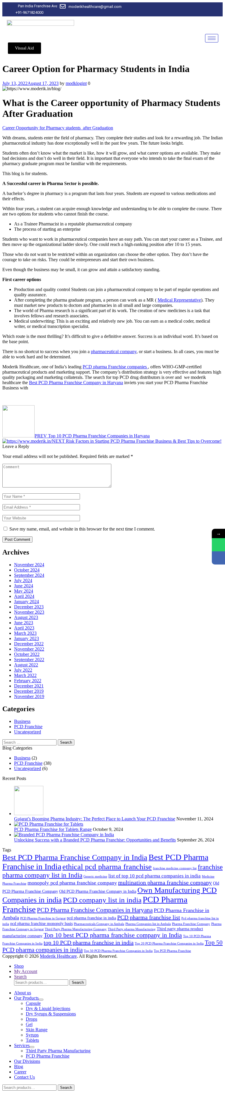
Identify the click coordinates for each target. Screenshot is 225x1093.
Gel (29, 1024)
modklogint (76, 83)
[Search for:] (30, 742)
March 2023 (25, 633)
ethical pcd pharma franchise (107, 867)
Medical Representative (179, 299)
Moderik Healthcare (58, 956)
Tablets (32, 1040)
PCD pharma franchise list (148, 917)
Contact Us (24, 1077)
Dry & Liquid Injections (48, 1008)
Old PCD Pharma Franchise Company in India (97, 891)
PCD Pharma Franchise (47, 1055)
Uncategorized (27, 731)
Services (22, 1045)
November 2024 (29, 564)
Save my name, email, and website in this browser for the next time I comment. (82, 528)
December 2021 (29, 685)
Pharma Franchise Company (191, 924)
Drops (31, 1019)
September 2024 (29, 575)
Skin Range (36, 1029)
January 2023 (26, 638)
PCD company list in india (102, 900)
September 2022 (29, 659)
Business (22, 721)
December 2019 (29, 691)
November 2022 (29, 648)
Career (20, 1071)
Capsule (33, 1003)
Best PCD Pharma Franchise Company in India (74, 857)
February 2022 (27, 680)
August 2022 (26, 664)
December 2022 (29, 643)
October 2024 (27, 569)
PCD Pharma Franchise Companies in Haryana (95, 910)
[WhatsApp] (218, 544)
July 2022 (23, 670)
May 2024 (23, 591)
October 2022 (27, 654)
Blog (18, 1066)
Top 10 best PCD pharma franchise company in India (113, 935)
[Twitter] (196, 9)
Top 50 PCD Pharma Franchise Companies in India (118, 950)
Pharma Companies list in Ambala (148, 924)
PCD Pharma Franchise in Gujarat (43, 918)
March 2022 (25, 675)
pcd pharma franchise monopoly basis (41, 923)
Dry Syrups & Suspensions (51, 1013)
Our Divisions (27, 1061)
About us (22, 992)
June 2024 (23, 585)
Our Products (26, 997)
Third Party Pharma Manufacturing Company (76, 929)
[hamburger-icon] (211, 38)
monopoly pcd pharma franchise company (72, 883)
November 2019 (29, 696)
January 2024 (26, 601)
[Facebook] (187, 9)
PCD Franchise (28, 726)
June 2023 (23, 622)
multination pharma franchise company (165, 882)
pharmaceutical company (114, 351)
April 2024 (24, 596)
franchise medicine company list (175, 868)
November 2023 (29, 612)
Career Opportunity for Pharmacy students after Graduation (57, 127)
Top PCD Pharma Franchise (172, 950)
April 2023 (24, 627)
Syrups (32, 1034)
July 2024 (23, 580)
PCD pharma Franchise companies (115, 366)
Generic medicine (95, 876)
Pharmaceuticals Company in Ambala (99, 924)
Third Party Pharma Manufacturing (58, 1050)
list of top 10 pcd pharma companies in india (154, 876)
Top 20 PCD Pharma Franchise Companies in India (169, 943)
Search (78, 982)
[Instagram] (206, 9)
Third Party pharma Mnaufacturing (132, 929)
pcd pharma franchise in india (91, 918)
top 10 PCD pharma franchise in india (89, 942)
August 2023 (26, 617)
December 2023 (29, 606)
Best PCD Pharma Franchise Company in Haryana (76, 382)
